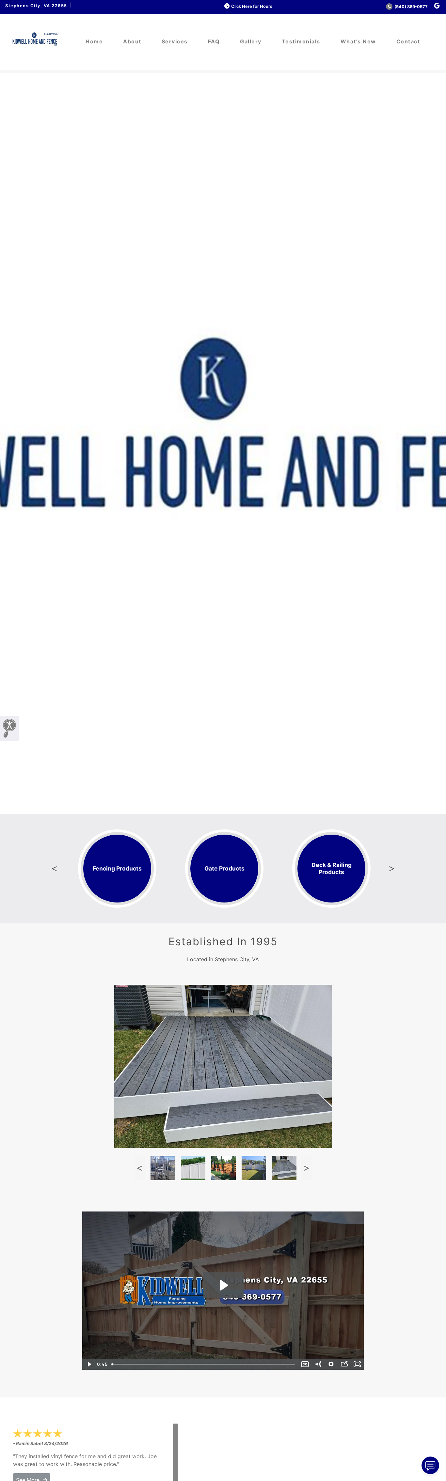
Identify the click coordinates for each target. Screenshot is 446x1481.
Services (175, 41)
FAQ (214, 41)
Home (94, 41)
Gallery (251, 41)
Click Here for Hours (251, 6)
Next (392, 868)
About (132, 41)
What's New (358, 41)
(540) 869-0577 (410, 6)
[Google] (436, 6)
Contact (408, 41)
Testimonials (301, 41)
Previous (54, 868)
